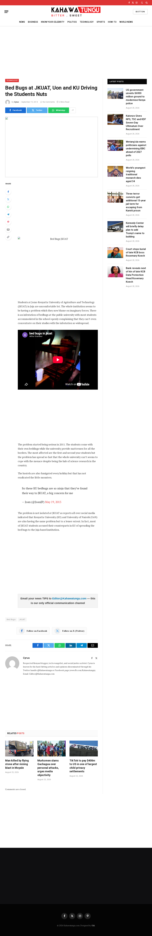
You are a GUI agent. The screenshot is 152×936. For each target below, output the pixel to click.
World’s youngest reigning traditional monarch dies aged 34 (135, 174)
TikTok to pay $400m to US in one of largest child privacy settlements (83, 766)
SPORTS (101, 22)
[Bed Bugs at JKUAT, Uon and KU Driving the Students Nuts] (51, 147)
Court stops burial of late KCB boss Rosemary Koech (136, 252)
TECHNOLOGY (87, 22)
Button (140, 12)
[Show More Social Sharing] (73, 110)
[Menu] (6, 11)
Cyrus (16, 102)
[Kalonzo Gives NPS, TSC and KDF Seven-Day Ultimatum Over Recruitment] (115, 119)
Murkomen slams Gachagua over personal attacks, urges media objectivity (48, 768)
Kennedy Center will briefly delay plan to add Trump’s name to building (135, 230)
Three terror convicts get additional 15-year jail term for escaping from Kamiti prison (136, 202)
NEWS (22, 22)
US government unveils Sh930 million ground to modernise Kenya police (135, 97)
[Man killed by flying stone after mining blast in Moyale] (19, 748)
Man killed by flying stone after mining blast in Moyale (17, 764)
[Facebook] (8, 192)
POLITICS (72, 22)
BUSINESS (33, 22)
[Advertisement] (76, 52)
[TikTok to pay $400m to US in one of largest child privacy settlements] (83, 748)
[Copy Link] (8, 237)
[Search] (146, 2)
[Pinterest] (8, 222)
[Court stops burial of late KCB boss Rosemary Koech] (115, 252)
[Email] (8, 229)
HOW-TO (112, 22)
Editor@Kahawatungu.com (69, 598)
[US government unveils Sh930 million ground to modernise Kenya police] (115, 93)
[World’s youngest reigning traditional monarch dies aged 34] (115, 171)
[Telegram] (8, 214)
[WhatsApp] (8, 207)
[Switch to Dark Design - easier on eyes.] (142, 3)
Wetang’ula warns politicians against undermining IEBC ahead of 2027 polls (136, 148)
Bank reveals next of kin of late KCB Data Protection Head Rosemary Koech (136, 275)
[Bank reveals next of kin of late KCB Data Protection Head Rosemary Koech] (115, 271)
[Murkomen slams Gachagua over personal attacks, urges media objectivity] (51, 748)
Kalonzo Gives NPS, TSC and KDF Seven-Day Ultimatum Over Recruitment (136, 122)
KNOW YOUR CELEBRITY (52, 22)
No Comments (49, 102)
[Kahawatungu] (76, 11)
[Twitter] (8, 199)
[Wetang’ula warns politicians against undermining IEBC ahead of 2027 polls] (115, 145)
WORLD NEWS (126, 22)
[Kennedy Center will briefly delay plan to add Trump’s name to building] (115, 226)
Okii (93, 925)
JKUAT (22, 619)
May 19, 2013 (53, 502)
